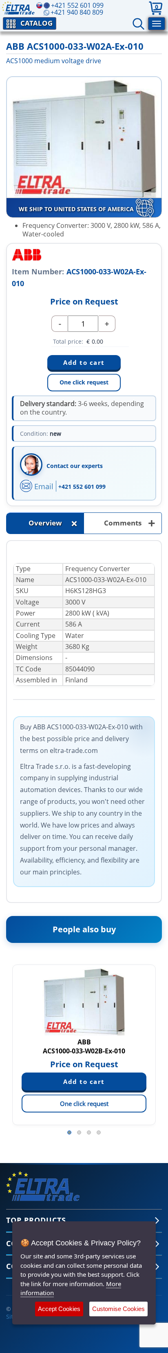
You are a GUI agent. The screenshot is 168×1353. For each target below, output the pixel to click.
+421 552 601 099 (82, 486)
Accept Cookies (59, 1308)
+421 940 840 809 (77, 12)
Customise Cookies (118, 1308)
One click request (84, 382)
